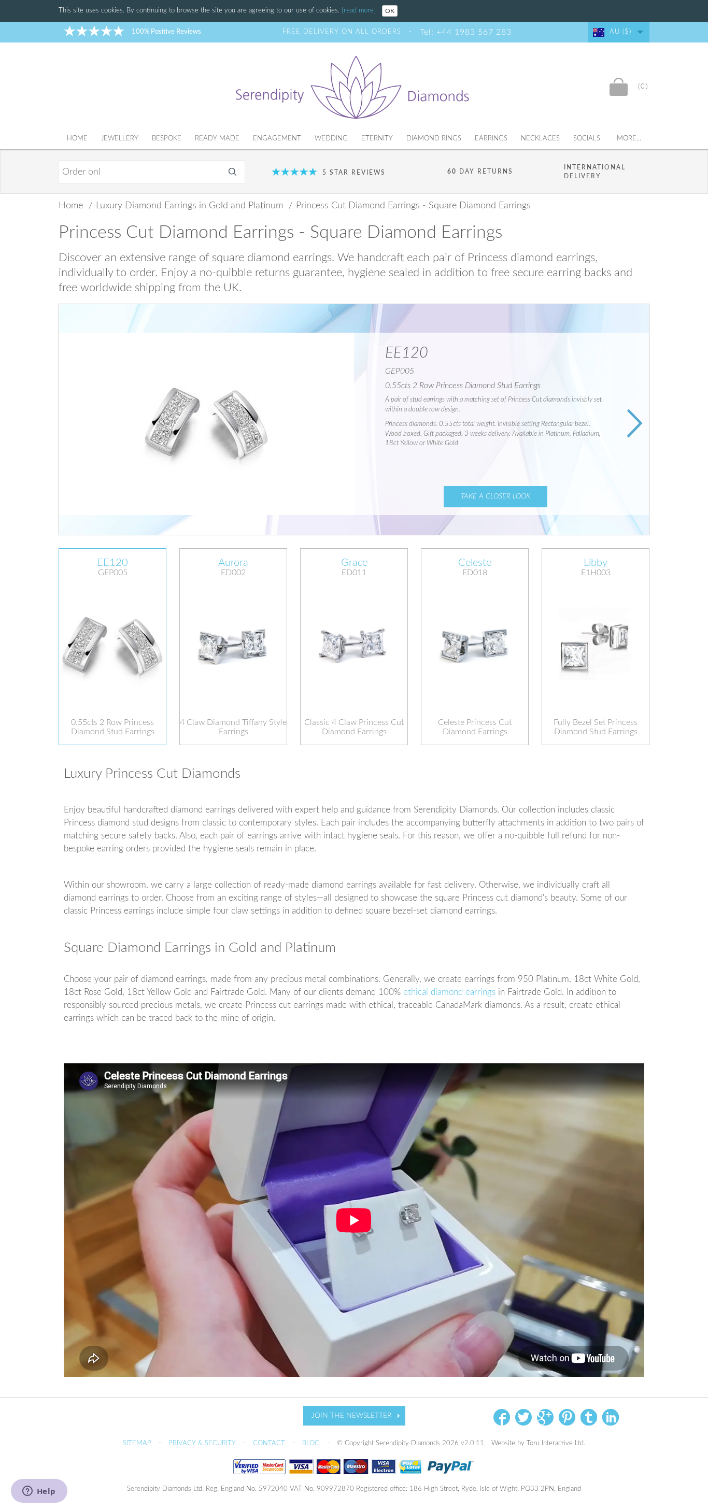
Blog (312, 1443)
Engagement (277, 138)
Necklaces (540, 138)
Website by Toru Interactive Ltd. (538, 1443)
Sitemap (138, 1443)
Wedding (331, 138)
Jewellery (119, 138)
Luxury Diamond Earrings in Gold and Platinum (191, 205)
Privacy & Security (203, 1443)
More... (629, 138)
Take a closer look (495, 496)
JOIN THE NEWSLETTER (351, 1415)
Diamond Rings (433, 138)
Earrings (491, 138)
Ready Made (217, 138)
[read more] (360, 10)
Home (77, 138)
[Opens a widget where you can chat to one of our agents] (38, 1492)
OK (389, 11)
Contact (270, 1443)
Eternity (377, 138)
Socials (586, 138)
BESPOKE (166, 138)
